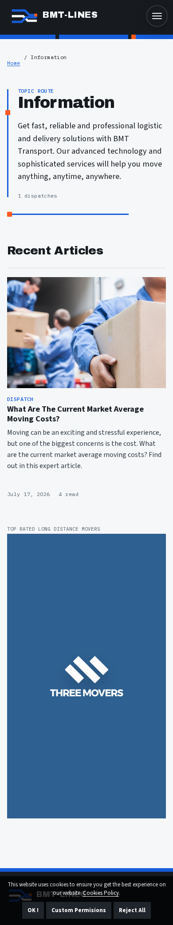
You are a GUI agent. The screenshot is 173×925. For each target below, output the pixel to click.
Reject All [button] (132, 910)
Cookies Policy (101, 893)
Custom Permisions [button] (78, 910)
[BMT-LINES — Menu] (157, 16)
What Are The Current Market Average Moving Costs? (75, 414)
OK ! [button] (33, 910)
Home (13, 63)
